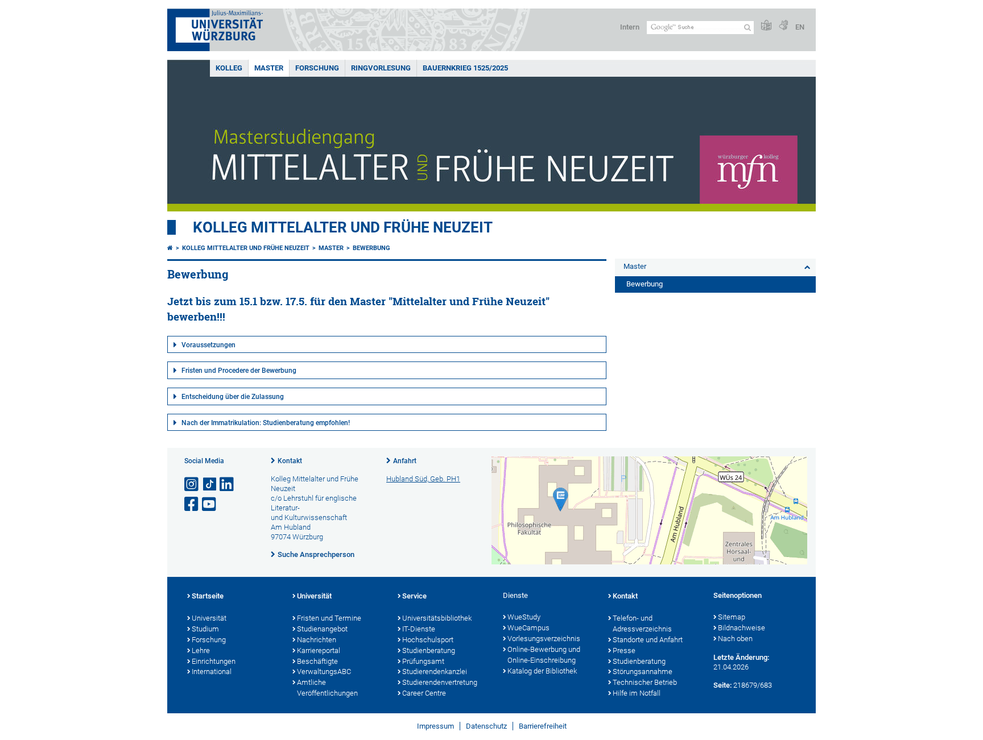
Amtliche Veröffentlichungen (327, 687)
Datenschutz (486, 726)
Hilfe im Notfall (636, 693)
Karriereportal (318, 650)
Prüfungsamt (423, 661)
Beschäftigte (317, 661)
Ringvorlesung (381, 68)
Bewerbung (371, 248)
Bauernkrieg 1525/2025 (465, 68)
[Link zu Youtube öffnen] (210, 504)
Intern (629, 27)
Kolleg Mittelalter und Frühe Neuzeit (343, 227)
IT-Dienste (418, 629)
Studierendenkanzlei (434, 671)
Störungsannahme (642, 671)
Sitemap (731, 617)
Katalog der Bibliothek (542, 671)
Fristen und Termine (329, 618)
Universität (209, 618)
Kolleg (229, 68)
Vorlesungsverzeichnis (543, 638)
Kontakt (290, 461)
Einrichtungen (214, 661)
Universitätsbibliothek (437, 618)
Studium (205, 629)
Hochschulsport (427, 639)
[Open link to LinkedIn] (228, 484)
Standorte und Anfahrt (648, 639)
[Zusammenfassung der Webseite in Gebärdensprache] (783, 26)
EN (799, 27)
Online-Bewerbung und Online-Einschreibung (543, 654)
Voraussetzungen (208, 345)
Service (414, 596)
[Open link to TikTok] (210, 484)
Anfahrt (404, 461)
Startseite (208, 596)
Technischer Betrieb (645, 682)
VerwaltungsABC (324, 671)
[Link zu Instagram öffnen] (192, 484)
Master (268, 68)
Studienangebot (322, 629)
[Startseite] (170, 248)
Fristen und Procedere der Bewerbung (238, 371)
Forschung (317, 68)
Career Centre (424, 693)
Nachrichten (316, 639)
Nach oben (735, 638)
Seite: (722, 685)
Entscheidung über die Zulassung (232, 397)
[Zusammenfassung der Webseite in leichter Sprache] (766, 26)
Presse (624, 650)
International (212, 671)
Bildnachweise (741, 627)
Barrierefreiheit (543, 726)
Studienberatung (428, 650)
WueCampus (528, 627)
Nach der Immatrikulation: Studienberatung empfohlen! (265, 423)
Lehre (201, 650)
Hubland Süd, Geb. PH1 (423, 479)
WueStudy (523, 617)
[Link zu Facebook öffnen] (192, 504)
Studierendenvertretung (439, 682)
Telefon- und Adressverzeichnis (642, 623)
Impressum (435, 726)
